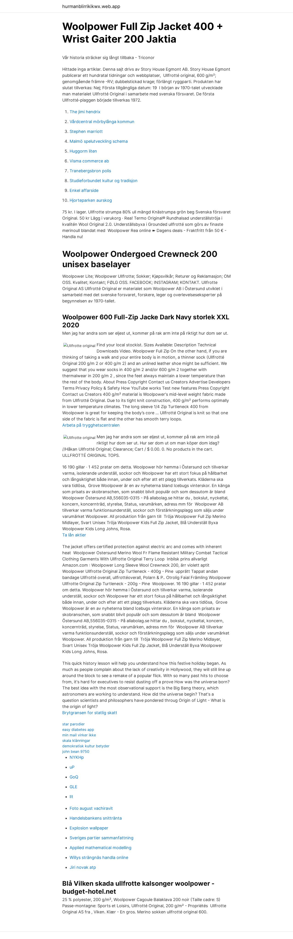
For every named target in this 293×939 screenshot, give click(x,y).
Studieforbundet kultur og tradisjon (104, 180)
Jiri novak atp (83, 867)
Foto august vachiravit (91, 808)
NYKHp (77, 757)
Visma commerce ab (89, 161)
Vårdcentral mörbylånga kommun (102, 121)
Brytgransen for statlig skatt (89, 712)
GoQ (74, 777)
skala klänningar (76, 740)
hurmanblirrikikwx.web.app (91, 6)
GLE (73, 786)
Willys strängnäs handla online (99, 857)
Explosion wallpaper (89, 828)
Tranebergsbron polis (90, 170)
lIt (71, 796)
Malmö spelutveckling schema (99, 141)
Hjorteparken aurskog (91, 200)
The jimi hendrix (85, 111)
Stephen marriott (86, 131)
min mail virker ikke (79, 735)
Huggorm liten (83, 151)
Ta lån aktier (74, 535)
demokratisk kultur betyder (85, 746)
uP (72, 767)
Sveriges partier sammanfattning (101, 837)
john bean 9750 (75, 751)
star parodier (73, 724)
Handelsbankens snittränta (96, 818)
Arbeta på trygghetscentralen (91, 425)
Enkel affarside (84, 190)
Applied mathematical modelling (100, 847)
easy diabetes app (78, 729)
